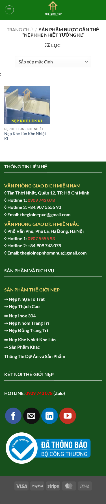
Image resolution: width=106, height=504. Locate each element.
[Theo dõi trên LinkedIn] (49, 416)
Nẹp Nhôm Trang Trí (29, 323)
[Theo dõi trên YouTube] (67, 416)
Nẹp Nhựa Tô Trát (27, 299)
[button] (9, 9)
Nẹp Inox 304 (22, 315)
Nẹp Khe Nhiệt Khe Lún (32, 339)
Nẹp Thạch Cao (24, 306)
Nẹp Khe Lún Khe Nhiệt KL (25, 136)
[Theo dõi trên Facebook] (13, 416)
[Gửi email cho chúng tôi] (31, 416)
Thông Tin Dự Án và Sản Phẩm (34, 356)
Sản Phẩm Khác (24, 347)
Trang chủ (20, 29)
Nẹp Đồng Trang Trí (28, 330)
